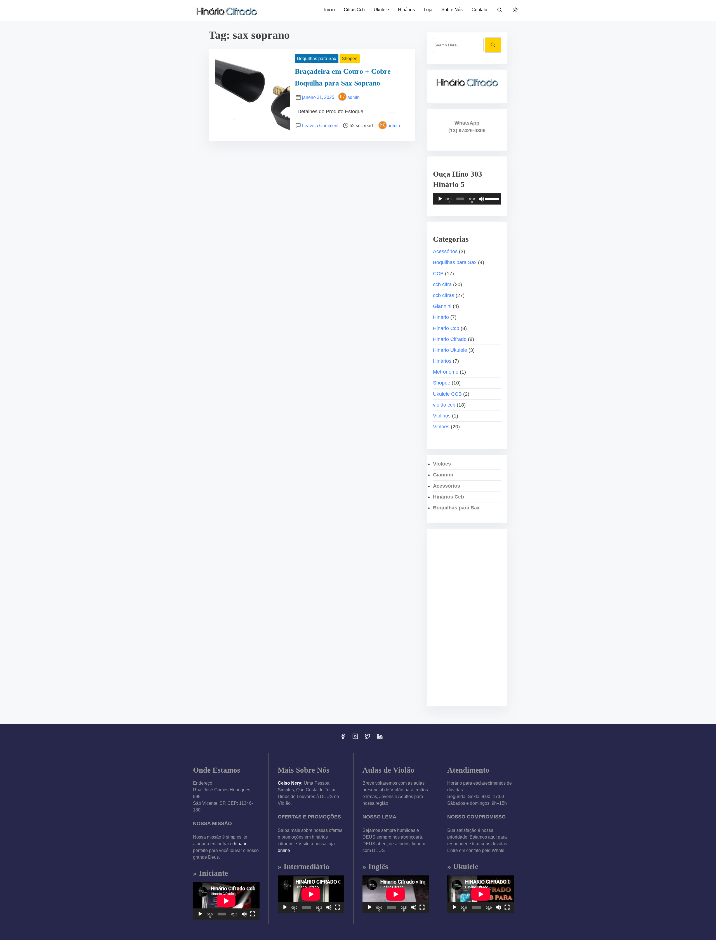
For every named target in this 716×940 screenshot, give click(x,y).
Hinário (441, 317)
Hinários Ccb (448, 497)
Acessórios (445, 251)
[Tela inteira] (252, 914)
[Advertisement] (467, 617)
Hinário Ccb (446, 328)
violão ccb (444, 405)
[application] (467, 199)
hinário (241, 843)
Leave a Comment (320, 125)
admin (353, 97)
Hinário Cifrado (450, 339)
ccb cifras (443, 295)
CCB (438, 273)
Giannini (442, 306)
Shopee (349, 58)
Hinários (442, 361)
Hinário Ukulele (450, 350)
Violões (441, 426)
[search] (499, 10)
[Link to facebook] (343, 738)
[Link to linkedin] (380, 738)
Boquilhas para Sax (316, 58)
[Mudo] (481, 199)
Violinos (442, 416)
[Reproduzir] (440, 199)
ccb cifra (442, 284)
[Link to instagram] (355, 738)
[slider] (491, 198)
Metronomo (445, 372)
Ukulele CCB (447, 394)
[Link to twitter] (367, 738)
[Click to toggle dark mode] (515, 10)
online (284, 850)
